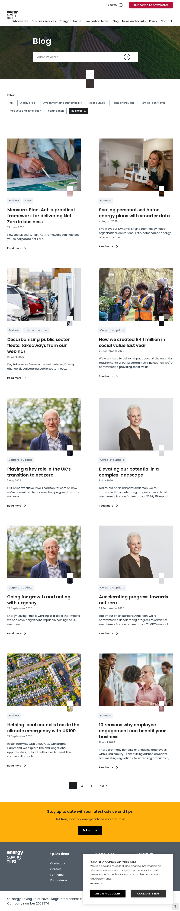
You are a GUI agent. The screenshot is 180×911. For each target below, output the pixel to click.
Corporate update (112, 330)
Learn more (97, 883)
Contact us (58, 863)
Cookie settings (148, 893)
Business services (44, 21)
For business (58, 880)
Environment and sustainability (62, 103)
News (28, 200)
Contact (166, 21)
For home (57, 875)
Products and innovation (25, 110)
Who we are (20, 21)
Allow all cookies (108, 893)
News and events (134, 21)
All (11, 103)
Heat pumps (97, 103)
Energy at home (70, 21)
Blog (116, 21)
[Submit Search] (127, 57)
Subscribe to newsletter (151, 5)
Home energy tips (123, 103)
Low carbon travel (97, 21)
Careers (56, 869)
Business (76, 110)
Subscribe (90, 830)
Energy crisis (28, 103)
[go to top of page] (175, 906)
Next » (103, 785)
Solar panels (56, 110)
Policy (153, 21)
